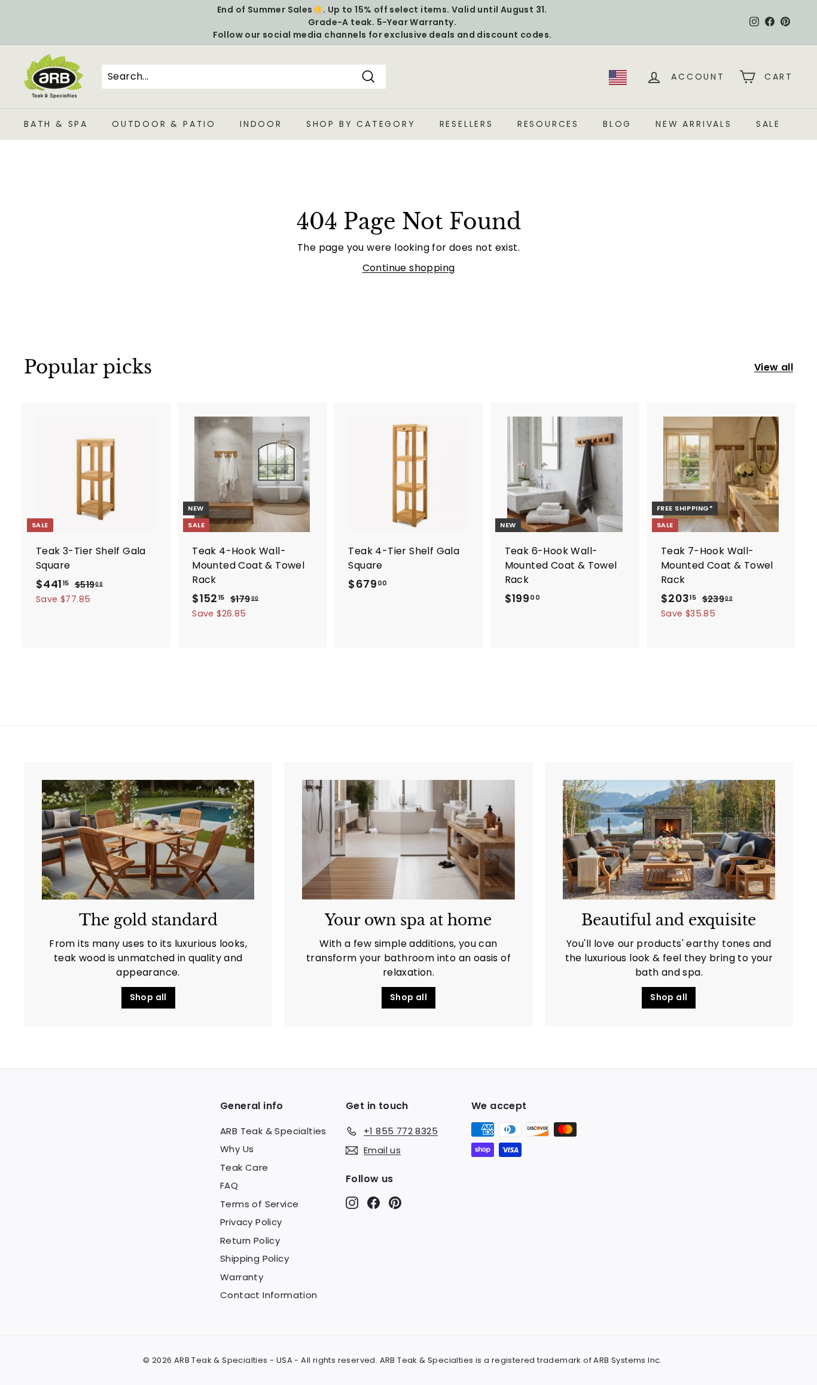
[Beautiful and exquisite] (669, 840)
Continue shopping (408, 268)
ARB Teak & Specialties (273, 1131)
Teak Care (244, 1167)
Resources (548, 124)
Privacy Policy (251, 1222)
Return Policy (250, 1240)
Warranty (241, 1277)
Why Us (237, 1149)
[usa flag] (618, 82)
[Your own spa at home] (408, 840)
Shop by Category (361, 124)
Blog (617, 124)
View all (773, 367)
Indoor (261, 124)
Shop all (148, 997)
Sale (768, 124)
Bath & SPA (56, 124)
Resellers (466, 124)
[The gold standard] (148, 840)
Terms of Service (259, 1204)
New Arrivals (694, 124)
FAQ (229, 1185)
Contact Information (269, 1295)
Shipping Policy (254, 1258)
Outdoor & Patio (164, 124)
